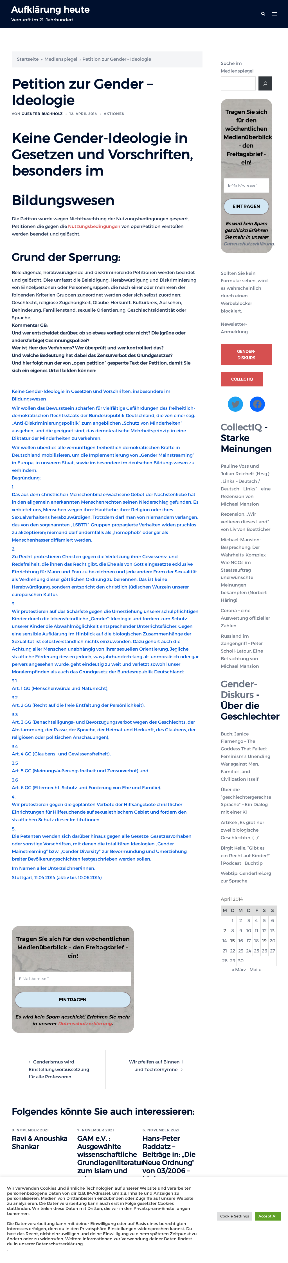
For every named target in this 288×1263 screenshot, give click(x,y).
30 (241, 960)
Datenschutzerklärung (85, 1023)
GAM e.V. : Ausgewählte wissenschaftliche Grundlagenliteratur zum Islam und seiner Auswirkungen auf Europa (110, 1166)
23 (240, 951)
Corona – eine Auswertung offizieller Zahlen (245, 618)
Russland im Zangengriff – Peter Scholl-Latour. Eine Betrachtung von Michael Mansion (242, 651)
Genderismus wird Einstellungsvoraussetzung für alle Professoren (59, 1069)
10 (248, 930)
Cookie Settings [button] (234, 1216)
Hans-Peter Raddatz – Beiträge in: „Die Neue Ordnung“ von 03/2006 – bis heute (169, 1158)
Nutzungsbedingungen (94, 226)
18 (256, 940)
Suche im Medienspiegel (237, 67)
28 (225, 960)
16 (240, 940)
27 (272, 951)
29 (232, 960)
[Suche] (265, 83)
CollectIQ (242, 379)
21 (225, 951)
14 (224, 940)
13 (272, 930)
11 (256, 930)
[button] (263, 14)
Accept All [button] (268, 1216)
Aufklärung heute (50, 9)
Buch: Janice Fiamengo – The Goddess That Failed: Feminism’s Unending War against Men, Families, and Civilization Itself (245, 756)
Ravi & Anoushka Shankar (40, 1142)
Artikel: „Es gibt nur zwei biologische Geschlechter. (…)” (242, 830)
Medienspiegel (60, 59)
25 (256, 951)
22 (232, 951)
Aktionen (114, 114)
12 (264, 930)
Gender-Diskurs (246, 355)
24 (248, 951)
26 (264, 951)
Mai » (255, 969)
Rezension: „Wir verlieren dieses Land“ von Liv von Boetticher (245, 521)
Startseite (28, 59)
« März (239, 969)
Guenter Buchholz (42, 114)
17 (249, 940)
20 (272, 940)
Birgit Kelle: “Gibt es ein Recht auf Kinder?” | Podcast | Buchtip (245, 855)
